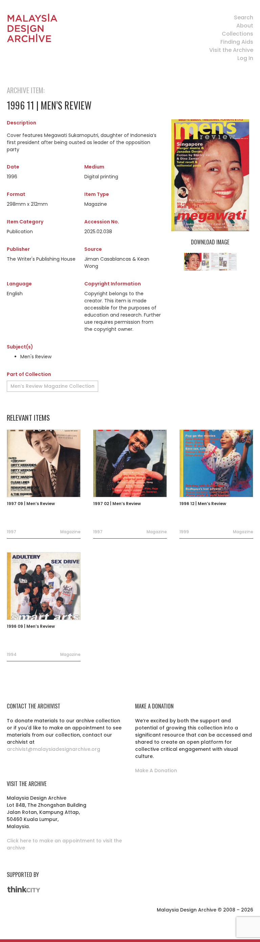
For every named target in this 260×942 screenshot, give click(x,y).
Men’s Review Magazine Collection (52, 386)
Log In (245, 58)
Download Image (210, 242)
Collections (237, 34)
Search (243, 17)
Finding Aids (236, 42)
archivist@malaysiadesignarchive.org (53, 749)
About (244, 25)
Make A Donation (156, 770)
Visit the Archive (231, 50)
